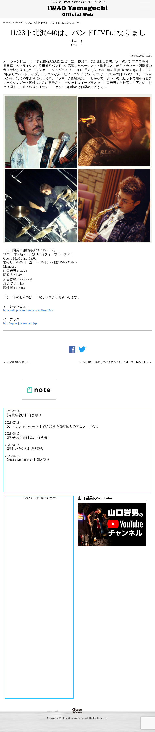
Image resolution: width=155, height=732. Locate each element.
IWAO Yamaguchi (77, 11)
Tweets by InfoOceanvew (39, 497)
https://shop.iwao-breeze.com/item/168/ (28, 310)
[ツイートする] (82, 349)
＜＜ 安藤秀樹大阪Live (16, 362)
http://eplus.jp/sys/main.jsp (20, 323)
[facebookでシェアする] (72, 349)
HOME (7, 22)
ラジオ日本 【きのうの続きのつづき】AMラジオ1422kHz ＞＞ (115, 362)
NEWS (18, 22)
